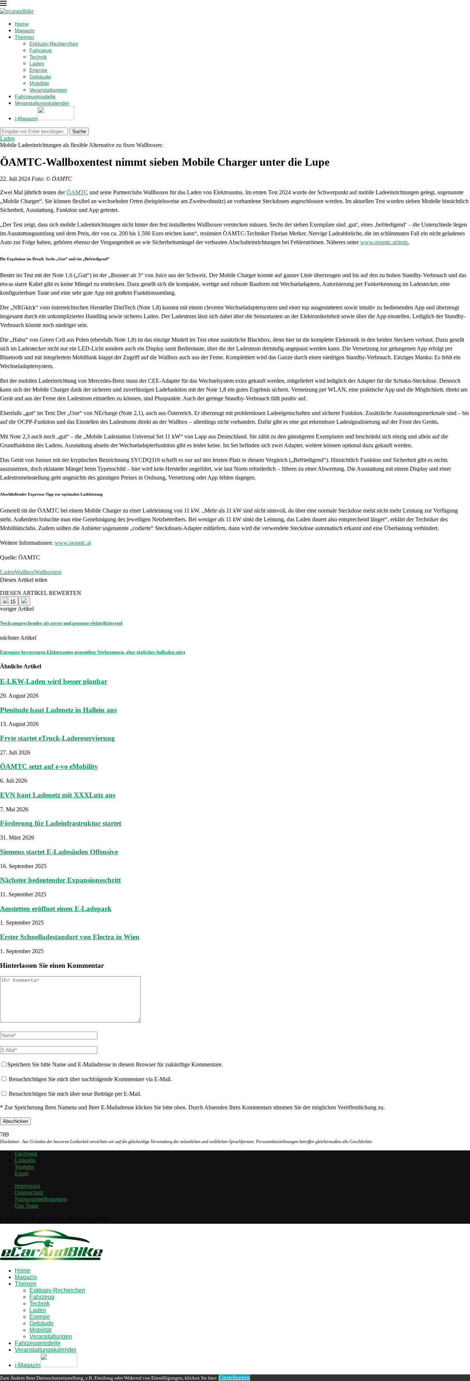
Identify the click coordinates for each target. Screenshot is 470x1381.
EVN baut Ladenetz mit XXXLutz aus (57, 795)
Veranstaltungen (48, 90)
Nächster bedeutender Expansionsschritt (60, 880)
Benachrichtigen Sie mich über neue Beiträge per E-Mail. (75, 1094)
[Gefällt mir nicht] (24, 601)
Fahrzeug (40, 50)
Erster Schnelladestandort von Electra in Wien (70, 937)
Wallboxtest (47, 572)
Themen (24, 37)
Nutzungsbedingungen (41, 1199)
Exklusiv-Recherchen (53, 44)
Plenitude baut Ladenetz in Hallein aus (58, 710)
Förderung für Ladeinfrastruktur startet (60, 823)
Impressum (27, 1186)
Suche (79, 131)
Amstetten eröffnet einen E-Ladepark (56, 908)
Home (22, 24)
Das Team (26, 1205)
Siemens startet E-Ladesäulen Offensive (59, 852)
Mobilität (39, 83)
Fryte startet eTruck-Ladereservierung (57, 738)
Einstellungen (234, 1377)
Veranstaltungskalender (42, 103)
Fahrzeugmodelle (35, 96)
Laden (36, 63)
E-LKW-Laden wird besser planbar (53, 681)
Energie (38, 70)
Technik (38, 57)
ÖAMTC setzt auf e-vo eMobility (49, 766)
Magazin (25, 30)
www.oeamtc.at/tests (384, 242)
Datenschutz (29, 1192)
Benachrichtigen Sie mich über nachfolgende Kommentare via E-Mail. (90, 1079)
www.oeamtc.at (73, 543)
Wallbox (24, 572)
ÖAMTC (77, 192)
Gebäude (40, 77)
